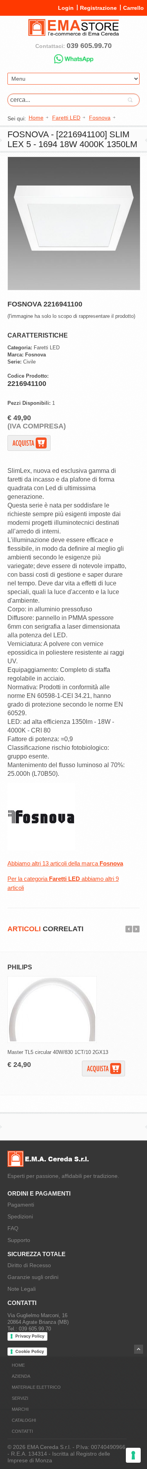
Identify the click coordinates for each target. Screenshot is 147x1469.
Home (18, 1365)
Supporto (18, 1240)
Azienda (21, 1376)
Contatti (22, 1431)
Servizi (20, 1398)
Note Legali (21, 1289)
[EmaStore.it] (73, 32)
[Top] (138, 1349)
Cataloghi (24, 1420)
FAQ (12, 1228)
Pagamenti (20, 1204)
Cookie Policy (29, 1351)
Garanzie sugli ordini (32, 1277)
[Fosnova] (41, 849)
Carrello (133, 8)
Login (66, 8)
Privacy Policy (29, 1336)
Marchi (20, 1409)
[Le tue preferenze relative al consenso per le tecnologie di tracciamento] (133, 1455)
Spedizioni (20, 1216)
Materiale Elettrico (36, 1387)
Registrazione (98, 8)
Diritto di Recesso (29, 1265)
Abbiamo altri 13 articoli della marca (65, 863)
